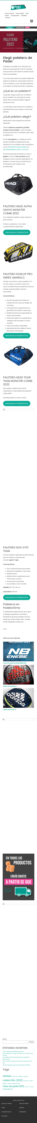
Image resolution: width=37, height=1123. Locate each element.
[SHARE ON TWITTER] (4, 631)
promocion (27, 1086)
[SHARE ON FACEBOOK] (7, 631)
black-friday (15, 1076)
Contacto (7, 17)
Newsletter (24, 15)
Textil (27, 13)
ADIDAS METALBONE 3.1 (10, 686)
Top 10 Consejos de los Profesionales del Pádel (16, 1065)
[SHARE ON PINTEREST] (14, 631)
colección (26, 1076)
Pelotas (7, 15)
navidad (31, 1080)
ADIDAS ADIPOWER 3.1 (9, 709)
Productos (25, 48)
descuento (25, 1080)
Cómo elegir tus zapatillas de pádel (13, 1051)
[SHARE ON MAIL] (17, 631)
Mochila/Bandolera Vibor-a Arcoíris (15, 150)
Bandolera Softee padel (17, 147)
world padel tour (8, 1089)
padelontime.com (16, 1083)
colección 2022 (12, 1080)
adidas (7, 1076)
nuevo (5, 1083)
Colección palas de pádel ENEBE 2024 (14, 663)
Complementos (15, 15)
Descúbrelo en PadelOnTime (16, 232)
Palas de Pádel (20, 13)
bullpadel (20, 1076)
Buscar (5, 1039)
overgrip (9, 1083)
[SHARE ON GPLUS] (10, 631)
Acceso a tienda (9, 13)
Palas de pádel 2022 (13, 1086)
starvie (32, 1086)
